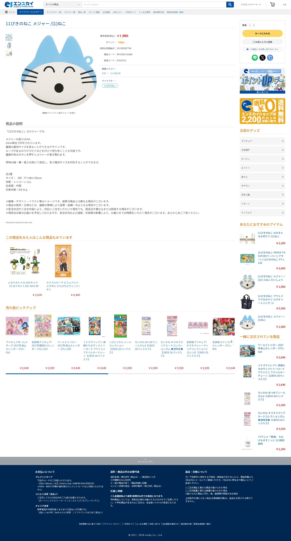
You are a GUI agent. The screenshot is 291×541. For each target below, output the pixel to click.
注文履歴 (106, 12)
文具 (104, 73)
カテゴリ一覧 (69, 12)
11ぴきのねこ (110, 85)
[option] (59, 72)
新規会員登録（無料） (176, 12)
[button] (231, 341)
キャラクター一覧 (54, 12)
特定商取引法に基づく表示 (90, 523)
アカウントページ (249, 4)
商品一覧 (81, 12)
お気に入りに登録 (263, 41)
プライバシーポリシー (112, 523)
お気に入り (117, 12)
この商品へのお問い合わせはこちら (263, 49)
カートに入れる (262, 33)
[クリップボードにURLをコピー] (270, 58)
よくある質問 (144, 12)
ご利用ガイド (130, 12)
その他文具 (115, 73)
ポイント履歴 (94, 12)
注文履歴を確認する (170, 523)
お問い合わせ (154, 523)
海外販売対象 (158, 12)
